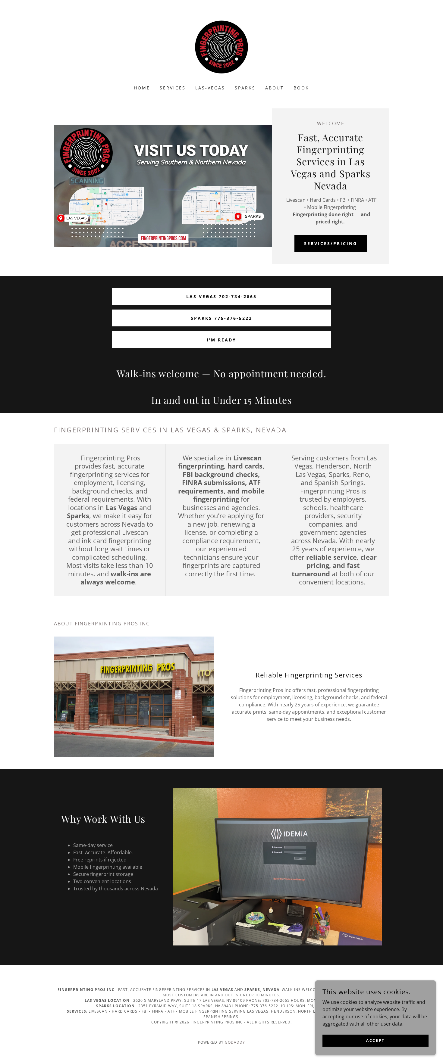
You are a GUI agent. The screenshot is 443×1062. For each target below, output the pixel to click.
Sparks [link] (245, 88)
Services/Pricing (330, 243)
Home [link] (142, 88)
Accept (375, 1040)
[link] (221, 46)
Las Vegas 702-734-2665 (221, 296)
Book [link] (301, 88)
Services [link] (173, 88)
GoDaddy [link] (235, 1042)
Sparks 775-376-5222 (221, 318)
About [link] (274, 88)
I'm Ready (222, 340)
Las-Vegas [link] (210, 88)
